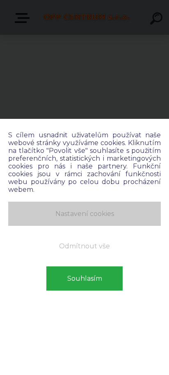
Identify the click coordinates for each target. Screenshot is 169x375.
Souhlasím (84, 278)
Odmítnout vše (84, 246)
